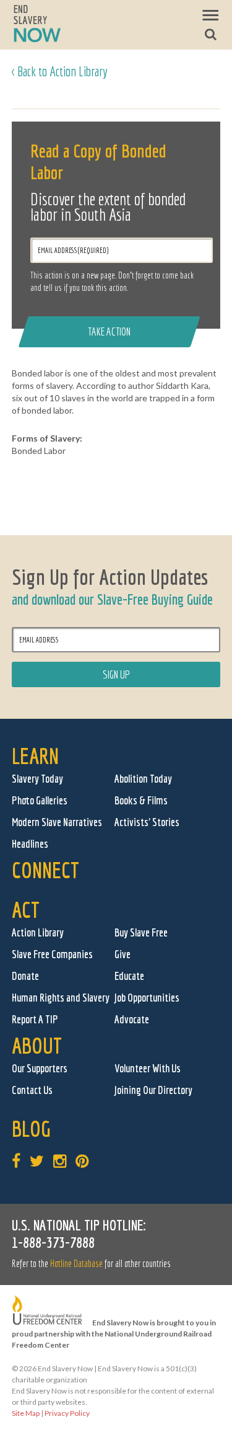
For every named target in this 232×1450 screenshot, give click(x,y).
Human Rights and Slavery (61, 997)
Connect (45, 870)
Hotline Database (76, 1263)
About (37, 1045)
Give (122, 954)
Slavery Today (37, 778)
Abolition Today (143, 778)
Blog (31, 1128)
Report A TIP (35, 1019)
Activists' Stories (146, 822)
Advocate (131, 1019)
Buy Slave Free (141, 932)
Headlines (30, 843)
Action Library (38, 932)
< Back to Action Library (60, 71)
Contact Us (32, 1089)
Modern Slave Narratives (57, 822)
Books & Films (141, 800)
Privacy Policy (67, 1413)
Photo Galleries (39, 800)
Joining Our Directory (153, 1089)
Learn (35, 755)
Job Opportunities (146, 997)
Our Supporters (39, 1068)
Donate (25, 975)
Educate (129, 975)
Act (26, 909)
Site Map (26, 1413)
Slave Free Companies (52, 954)
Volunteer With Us (147, 1068)
